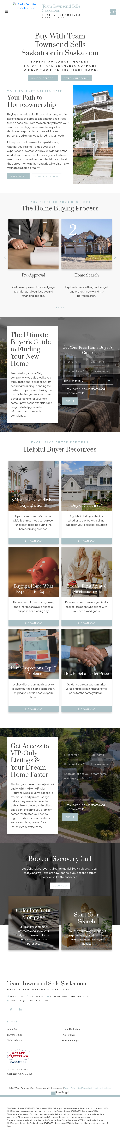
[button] (113, 12)
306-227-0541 (17, 996)
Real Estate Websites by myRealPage (94, 1088)
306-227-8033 (37, 996)
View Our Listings (46, 176)
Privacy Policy (70, 1088)
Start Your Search (76, 78)
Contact (113, 11)
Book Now (60, 885)
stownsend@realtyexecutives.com (29, 1001)
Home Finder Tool (43, 78)
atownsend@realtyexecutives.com (69, 996)
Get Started (18, 176)
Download (35, 541)
